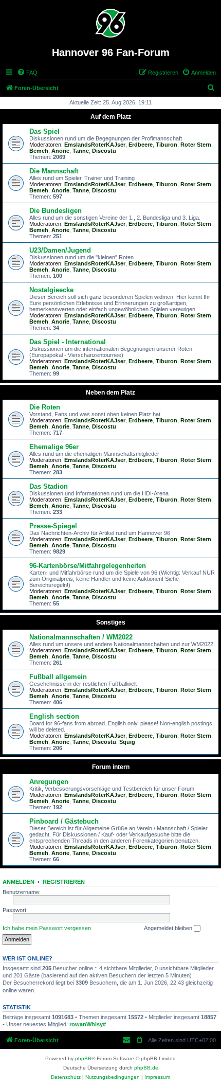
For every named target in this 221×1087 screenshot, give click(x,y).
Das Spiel (44, 131)
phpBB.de (146, 1068)
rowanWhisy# (87, 1024)
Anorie (60, 151)
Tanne (80, 151)
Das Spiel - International (67, 342)
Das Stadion (48, 486)
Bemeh (38, 151)
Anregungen (48, 782)
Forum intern (111, 767)
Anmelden (18, 882)
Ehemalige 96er (54, 447)
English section (54, 716)
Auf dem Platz (110, 116)
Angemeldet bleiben (169, 928)
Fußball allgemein (58, 677)
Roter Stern (195, 144)
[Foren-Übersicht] (111, 23)
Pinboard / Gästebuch (64, 821)
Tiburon (166, 144)
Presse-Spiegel (53, 526)
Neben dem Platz (110, 392)
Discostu (104, 151)
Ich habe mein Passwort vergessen (47, 928)
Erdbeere (140, 144)
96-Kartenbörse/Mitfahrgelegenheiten (87, 565)
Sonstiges (110, 622)
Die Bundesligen (55, 211)
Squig (127, 742)
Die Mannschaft (53, 171)
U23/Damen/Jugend (60, 250)
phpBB (83, 1058)
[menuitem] (27, 72)
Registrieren (64, 882)
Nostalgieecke (51, 290)
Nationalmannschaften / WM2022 (81, 637)
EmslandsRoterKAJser (94, 144)
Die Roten (44, 407)
